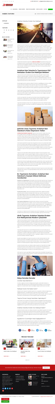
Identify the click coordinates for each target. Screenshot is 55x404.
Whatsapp (5, 401)
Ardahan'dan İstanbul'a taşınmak (24, 133)
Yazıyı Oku (6, 356)
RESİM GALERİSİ (39, 9)
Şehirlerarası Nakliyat (20, 379)
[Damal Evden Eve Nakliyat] (5, 45)
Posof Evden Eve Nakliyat (44, 351)
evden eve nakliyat (36, 61)
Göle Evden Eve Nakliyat (10, 351)
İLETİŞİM (45, 9)
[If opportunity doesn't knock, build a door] (10, 343)
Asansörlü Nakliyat (20, 378)
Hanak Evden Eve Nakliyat (25, 352)
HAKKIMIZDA (15, 9)
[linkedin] (46, 330)
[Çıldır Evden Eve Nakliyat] (5, 40)
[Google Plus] (29, 330)
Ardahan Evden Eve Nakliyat (10, 396)
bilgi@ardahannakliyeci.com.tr (46, 1)
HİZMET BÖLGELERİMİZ (30, 9)
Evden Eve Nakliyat (20, 376)
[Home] (35, 13)
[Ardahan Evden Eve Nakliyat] (7, 4)
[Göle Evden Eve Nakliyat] (5, 51)
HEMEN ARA (46, 367)
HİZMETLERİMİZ (22, 9)
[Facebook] (20, 330)
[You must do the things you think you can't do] (30, 377)
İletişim (17, 381)
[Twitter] (37, 330)
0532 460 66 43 (34, 1)
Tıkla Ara (5, 399)
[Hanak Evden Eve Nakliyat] (5, 57)
